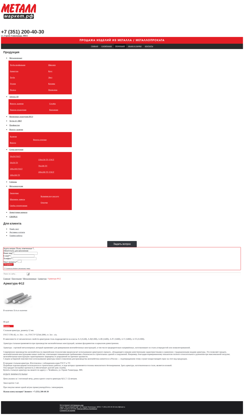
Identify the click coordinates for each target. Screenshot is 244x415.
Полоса (13, 90)
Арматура (14, 71)
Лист (50, 77)
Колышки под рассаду (50, 196)
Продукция (120, 46)
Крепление (53, 110)
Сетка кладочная (16, 149)
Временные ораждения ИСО (21, 117)
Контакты (149, 46)
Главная (94, 46)
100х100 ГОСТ (16, 169)
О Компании (106, 46)
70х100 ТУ (42, 166)
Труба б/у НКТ (15, 121)
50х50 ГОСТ (15, 156)
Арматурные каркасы (18, 212)
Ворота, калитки (17, 104)
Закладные (14, 193)
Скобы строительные (18, 206)
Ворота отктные (40, 140)
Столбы (52, 104)
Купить (6, 326)
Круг (50, 71)
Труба (12, 77)
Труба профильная (17, 65)
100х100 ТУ (15, 175)
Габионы (13, 182)
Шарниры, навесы (17, 199)
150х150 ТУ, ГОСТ (46, 160)
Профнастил (14, 125)
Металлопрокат (15, 58)
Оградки (44, 203)
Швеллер (52, 65)
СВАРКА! (13, 217)
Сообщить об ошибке (67, 410)
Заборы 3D (14, 97)
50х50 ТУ (14, 163)
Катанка (51, 84)
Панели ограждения (18, 110)
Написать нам (78, 405)
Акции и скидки (135, 46)
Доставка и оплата (17, 232)
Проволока (52, 90)
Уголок (13, 84)
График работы (16, 236)
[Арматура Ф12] (18, 308)
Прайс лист (14, 229)
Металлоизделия (16, 186)
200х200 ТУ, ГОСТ (46, 172)
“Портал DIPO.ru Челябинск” (87, 409)
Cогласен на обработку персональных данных (18, 268)
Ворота (13, 143)
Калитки (13, 136)
